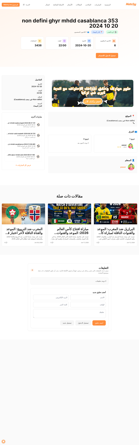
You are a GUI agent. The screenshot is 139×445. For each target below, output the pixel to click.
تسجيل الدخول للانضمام (107, 55)
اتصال (47, 5)
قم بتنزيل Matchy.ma (10, 5)
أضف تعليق (99, 323)
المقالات (79, 5)
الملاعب (88, 5)
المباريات (98, 5)
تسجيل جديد (67, 323)
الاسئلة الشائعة (58, 5)
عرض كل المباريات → (23, 165)
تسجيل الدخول (83, 323)
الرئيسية (108, 5)
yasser (123, 167)
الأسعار (69, 5)
